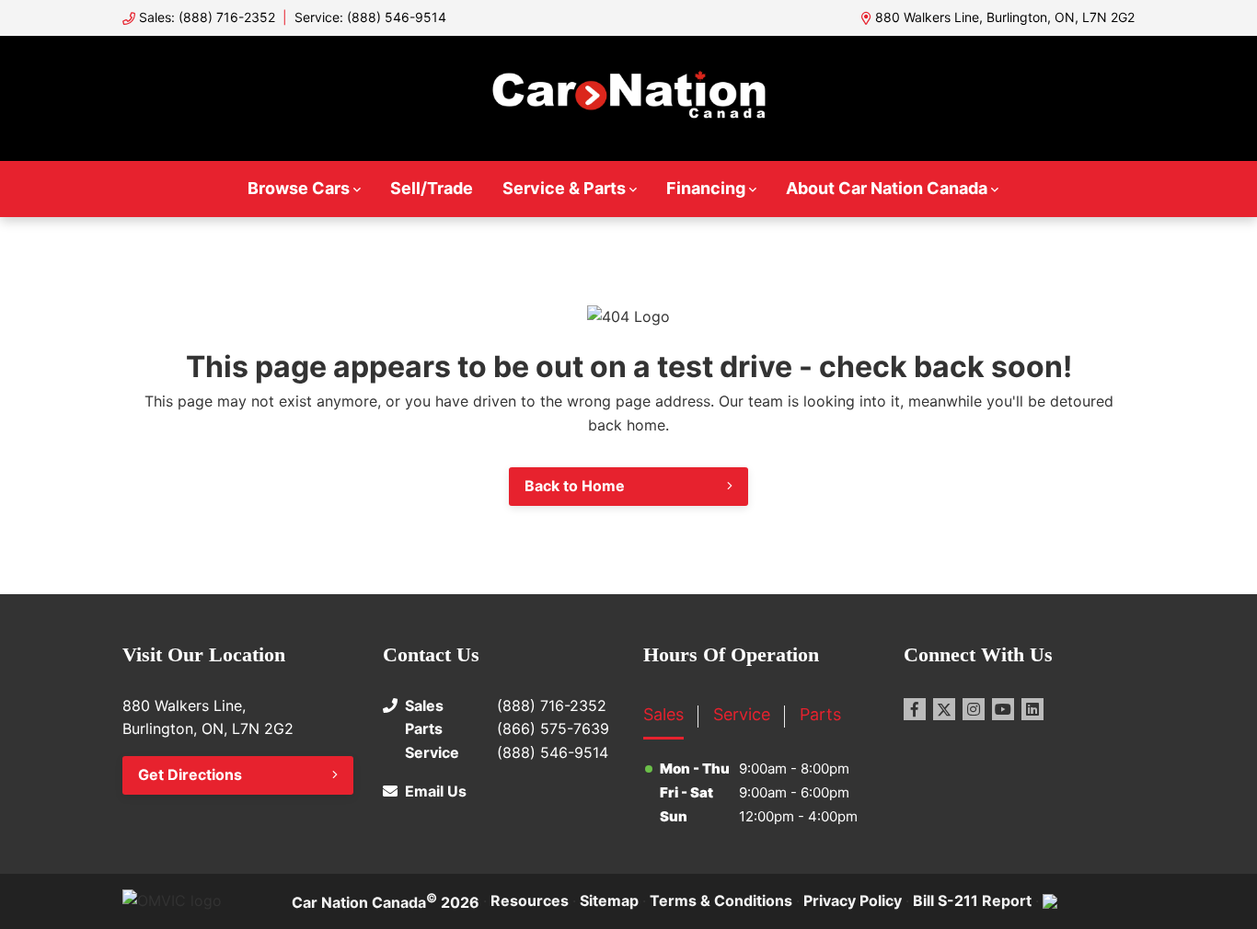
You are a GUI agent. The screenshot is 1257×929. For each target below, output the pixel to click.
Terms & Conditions (721, 900)
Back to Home (575, 485)
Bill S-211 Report (972, 900)
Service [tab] (741, 714)
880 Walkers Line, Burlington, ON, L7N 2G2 (1005, 17)
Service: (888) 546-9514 (370, 17)
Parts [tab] (820, 714)
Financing (705, 188)
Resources (529, 900)
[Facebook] (915, 709)
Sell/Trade (431, 188)
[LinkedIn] (1032, 709)
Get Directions (190, 774)
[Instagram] (974, 709)
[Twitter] (944, 709)
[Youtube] (1003, 709)
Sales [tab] (663, 714)
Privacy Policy (852, 900)
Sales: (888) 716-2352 (207, 17)
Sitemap (609, 900)
